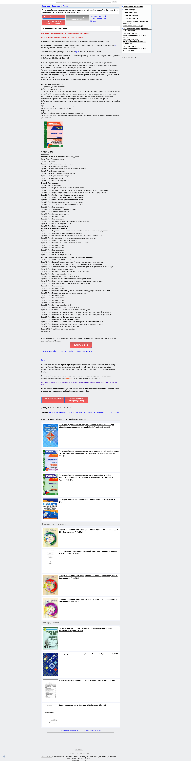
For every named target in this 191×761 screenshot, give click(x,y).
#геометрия (100, 412)
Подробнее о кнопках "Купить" (57, 28)
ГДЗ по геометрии (130, 12)
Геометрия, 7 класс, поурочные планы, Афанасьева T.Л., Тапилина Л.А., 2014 (87, 501)
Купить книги (81, 345)
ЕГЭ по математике (130, 18)
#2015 (116, 412)
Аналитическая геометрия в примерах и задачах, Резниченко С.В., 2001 (87, 680)
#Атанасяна (53, 412)
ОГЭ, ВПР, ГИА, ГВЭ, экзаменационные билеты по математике (134, 41)
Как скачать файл (49, 351)
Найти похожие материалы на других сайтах (78, 18)
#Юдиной (91, 412)
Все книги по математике (133, 7)
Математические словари (133, 26)
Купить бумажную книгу (53, 17)
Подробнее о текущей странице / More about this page (98, 18)
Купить (43, 360)
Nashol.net (46, 757)
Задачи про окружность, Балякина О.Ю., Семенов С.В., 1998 (82, 705)
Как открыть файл (66, 351)
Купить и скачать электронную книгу (54, 22)
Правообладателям (84, 351)
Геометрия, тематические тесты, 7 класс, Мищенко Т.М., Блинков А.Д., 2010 (88, 654)
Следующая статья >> (92, 730)
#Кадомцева (73, 412)
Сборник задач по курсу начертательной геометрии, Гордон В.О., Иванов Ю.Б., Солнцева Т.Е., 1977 (88, 552)
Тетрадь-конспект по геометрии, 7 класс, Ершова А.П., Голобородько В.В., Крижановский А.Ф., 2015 (88, 600)
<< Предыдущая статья (69, 730)
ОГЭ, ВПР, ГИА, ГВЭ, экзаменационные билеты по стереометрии (134, 48)
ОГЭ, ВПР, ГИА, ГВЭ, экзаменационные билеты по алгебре (134, 35)
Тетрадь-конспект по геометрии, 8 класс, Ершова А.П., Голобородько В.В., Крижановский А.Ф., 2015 (88, 577)
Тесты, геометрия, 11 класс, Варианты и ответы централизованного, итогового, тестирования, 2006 (86, 630)
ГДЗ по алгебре (129, 9)
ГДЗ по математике (130, 15)
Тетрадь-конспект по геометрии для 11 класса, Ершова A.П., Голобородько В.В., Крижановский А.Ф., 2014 (88, 531)
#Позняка (82, 412)
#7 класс (110, 412)
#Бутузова (63, 412)
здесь (116, 45)
